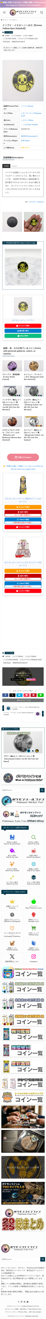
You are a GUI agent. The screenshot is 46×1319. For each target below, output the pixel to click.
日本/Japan (6, 41)
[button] (5, 695)
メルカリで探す (24, 326)
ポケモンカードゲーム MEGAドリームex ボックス (23, 500)
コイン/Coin (8, 32)
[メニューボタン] (4, 12)
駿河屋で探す (24, 331)
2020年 (7, 35)
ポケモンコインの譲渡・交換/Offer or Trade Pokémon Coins (23, 1309)
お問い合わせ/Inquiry (35, 1312)
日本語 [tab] (6, 166)
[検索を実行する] (42, 790)
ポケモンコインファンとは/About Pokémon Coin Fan (23, 1306)
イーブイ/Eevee (16, 35)
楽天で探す (23, 513)
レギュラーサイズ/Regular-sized (28, 38)
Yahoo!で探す (23, 521)
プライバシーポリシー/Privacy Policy (16, 1312)
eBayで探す (24, 336)
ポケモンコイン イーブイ (23, 320)
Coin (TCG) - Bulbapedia (36, 202)
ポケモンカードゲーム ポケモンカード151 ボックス (23, 563)
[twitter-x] (19, 1302)
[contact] (27, 1302)
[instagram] (21, 1302)
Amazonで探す (24, 507)
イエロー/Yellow (28, 35)
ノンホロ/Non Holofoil (9, 38)
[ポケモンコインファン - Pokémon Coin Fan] (23, 12)
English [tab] (14, 166)
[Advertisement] (23, 622)
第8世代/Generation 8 (18, 41)
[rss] (24, 1302)
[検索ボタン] (41, 12)
